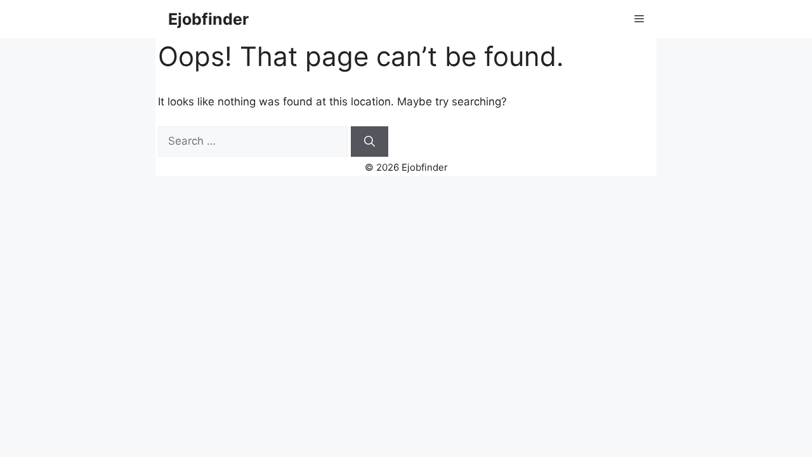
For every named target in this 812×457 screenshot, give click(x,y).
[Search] (369, 141)
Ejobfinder (208, 19)
